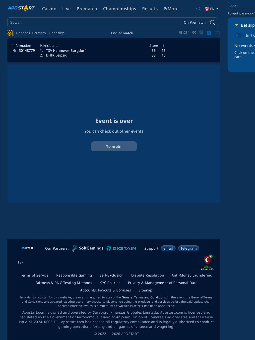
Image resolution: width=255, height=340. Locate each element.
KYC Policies (110, 282)
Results (150, 8)
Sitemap (145, 290)
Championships (119, 8)
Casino (49, 8)
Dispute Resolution (147, 275)
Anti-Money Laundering (192, 275)
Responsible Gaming (74, 275)
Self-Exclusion (112, 275)
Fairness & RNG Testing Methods (63, 282)
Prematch (87, 8)
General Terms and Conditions (144, 297)
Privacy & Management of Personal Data (162, 282)
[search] (198, 9)
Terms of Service (34, 275)
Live (66, 8)
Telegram (189, 248)
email (168, 248)
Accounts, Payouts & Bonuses (105, 290)
